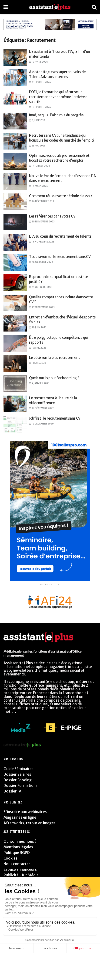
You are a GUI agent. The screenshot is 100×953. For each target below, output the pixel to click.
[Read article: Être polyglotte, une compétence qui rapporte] (15, 343)
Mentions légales (18, 847)
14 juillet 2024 (40, 165)
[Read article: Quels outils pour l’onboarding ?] (15, 383)
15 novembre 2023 (42, 241)
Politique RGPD (16, 852)
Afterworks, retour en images (29, 823)
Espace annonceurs (20, 869)
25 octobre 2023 (42, 287)
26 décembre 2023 (42, 201)
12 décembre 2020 (42, 423)
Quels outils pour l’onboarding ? (54, 378)
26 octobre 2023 (42, 262)
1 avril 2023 (38, 347)
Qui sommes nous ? (19, 841)
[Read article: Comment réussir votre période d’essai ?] (15, 201)
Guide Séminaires (18, 768)
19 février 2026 (41, 107)
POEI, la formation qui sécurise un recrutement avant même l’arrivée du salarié (59, 97)
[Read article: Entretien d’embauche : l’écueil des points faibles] (15, 323)
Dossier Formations (20, 785)
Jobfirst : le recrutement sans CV (54, 418)
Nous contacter (16, 863)
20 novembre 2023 (43, 221)
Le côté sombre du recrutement (54, 357)
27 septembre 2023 (43, 307)
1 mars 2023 (38, 362)
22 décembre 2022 (42, 408)
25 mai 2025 (38, 145)
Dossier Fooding (17, 780)
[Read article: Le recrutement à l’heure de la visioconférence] (15, 404)
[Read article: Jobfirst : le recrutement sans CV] (15, 424)
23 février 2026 (41, 82)
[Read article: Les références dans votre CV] (15, 222)
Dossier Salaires (17, 774)
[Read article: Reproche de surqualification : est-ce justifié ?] (15, 282)
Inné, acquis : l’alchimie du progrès (56, 115)
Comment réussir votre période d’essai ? (60, 196)
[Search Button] (94, 7)
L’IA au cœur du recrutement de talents (60, 236)
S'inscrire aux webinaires (25, 811)
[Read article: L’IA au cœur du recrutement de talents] (15, 242)
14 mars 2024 (39, 186)
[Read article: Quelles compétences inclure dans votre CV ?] (15, 303)
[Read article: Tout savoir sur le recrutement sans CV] (15, 262)
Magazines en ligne (19, 817)
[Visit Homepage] (50, 7)
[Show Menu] (5, 7)
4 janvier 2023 (40, 383)
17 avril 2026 (39, 61)
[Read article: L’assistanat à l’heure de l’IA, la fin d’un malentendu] (15, 57)
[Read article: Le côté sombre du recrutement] (15, 363)
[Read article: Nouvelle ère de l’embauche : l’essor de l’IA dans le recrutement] (15, 181)
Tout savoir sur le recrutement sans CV (60, 256)
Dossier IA (12, 791)
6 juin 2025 (38, 120)
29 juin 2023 (39, 327)
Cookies (10, 858)
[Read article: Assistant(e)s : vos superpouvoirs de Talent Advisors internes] (15, 77)
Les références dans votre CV (52, 216)
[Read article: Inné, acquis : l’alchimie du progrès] (15, 121)
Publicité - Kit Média (21, 875)
